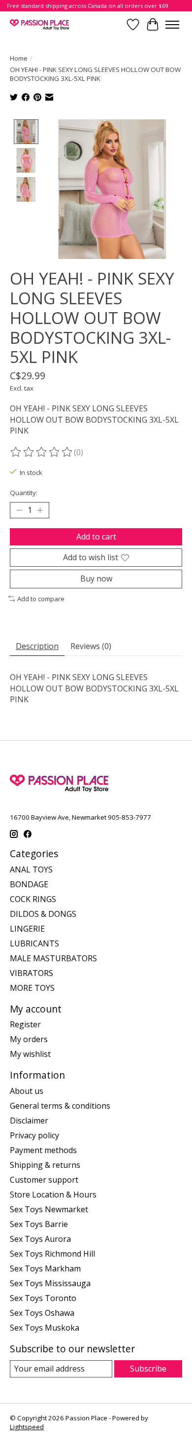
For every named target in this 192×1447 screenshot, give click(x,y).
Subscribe (148, 1368)
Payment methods (43, 1150)
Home (19, 58)
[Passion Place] (39, 24)
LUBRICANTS (34, 943)
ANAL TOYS (31, 869)
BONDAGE (29, 884)
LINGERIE (27, 928)
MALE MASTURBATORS (53, 958)
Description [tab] (37, 646)
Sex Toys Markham (45, 1268)
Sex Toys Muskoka (44, 1327)
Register (25, 1024)
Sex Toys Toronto (43, 1298)
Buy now (96, 578)
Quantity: (23, 492)
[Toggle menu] (172, 25)
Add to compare (40, 598)
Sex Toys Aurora (40, 1238)
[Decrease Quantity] (19, 510)
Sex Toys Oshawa (42, 1312)
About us (26, 1090)
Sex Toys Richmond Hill (52, 1253)
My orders (29, 1039)
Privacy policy (34, 1135)
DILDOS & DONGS (43, 913)
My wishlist (30, 1054)
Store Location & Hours (53, 1194)
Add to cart (96, 536)
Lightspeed (27, 1426)
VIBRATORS (31, 973)
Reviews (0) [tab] (90, 646)
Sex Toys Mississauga (50, 1283)
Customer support (44, 1179)
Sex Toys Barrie (39, 1224)
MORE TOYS (32, 987)
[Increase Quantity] (39, 510)
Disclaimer (29, 1120)
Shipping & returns (45, 1164)
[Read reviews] (42, 452)
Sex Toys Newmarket (49, 1209)
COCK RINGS (33, 899)
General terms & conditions (60, 1105)
